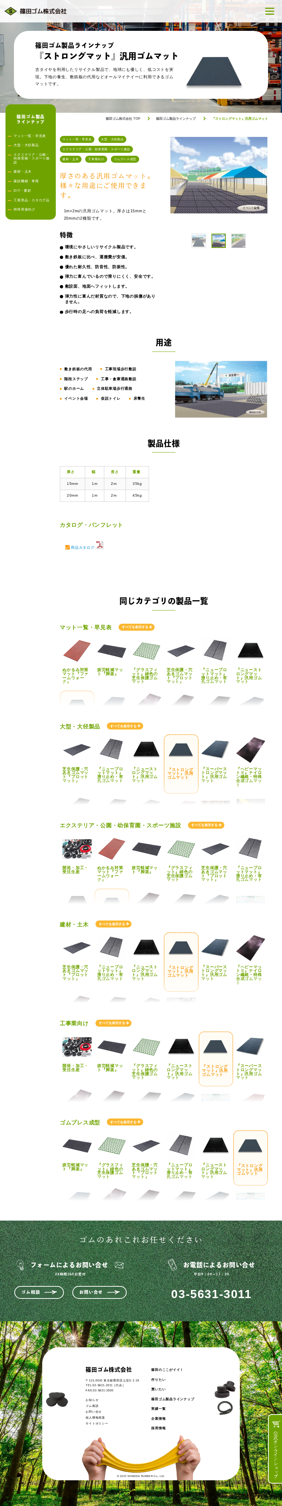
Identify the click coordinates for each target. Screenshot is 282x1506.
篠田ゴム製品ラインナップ (176, 118)
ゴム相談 (30, 1292)
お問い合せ (91, 1292)
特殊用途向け (24, 209)
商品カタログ (83, 547)
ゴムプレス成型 (125, 159)
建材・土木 (70, 159)
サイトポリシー (97, 1423)
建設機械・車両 (26, 181)
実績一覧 (158, 1408)
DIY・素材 (22, 190)
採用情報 (158, 1428)
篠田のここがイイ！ (167, 1370)
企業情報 (158, 1418)
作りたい (158, 1379)
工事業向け (96, 159)
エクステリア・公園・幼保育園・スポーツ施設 (96, 149)
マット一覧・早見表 (76, 139)
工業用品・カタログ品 (32, 200)
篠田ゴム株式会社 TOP (123, 118)
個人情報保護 (95, 1417)
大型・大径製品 (112, 139)
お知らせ (92, 1400)
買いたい (158, 1389)
